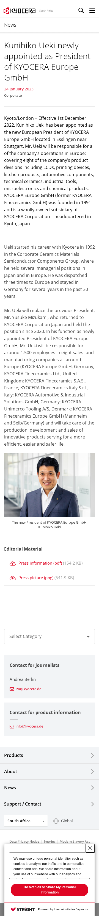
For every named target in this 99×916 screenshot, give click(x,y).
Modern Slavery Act (75, 841)
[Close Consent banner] (90, 848)
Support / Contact (22, 804)
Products (13, 755)
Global (67, 820)
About (10, 771)
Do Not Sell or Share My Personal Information (50, 889)
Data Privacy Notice (24, 841)
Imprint (49, 841)
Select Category (25, 636)
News (10, 788)
